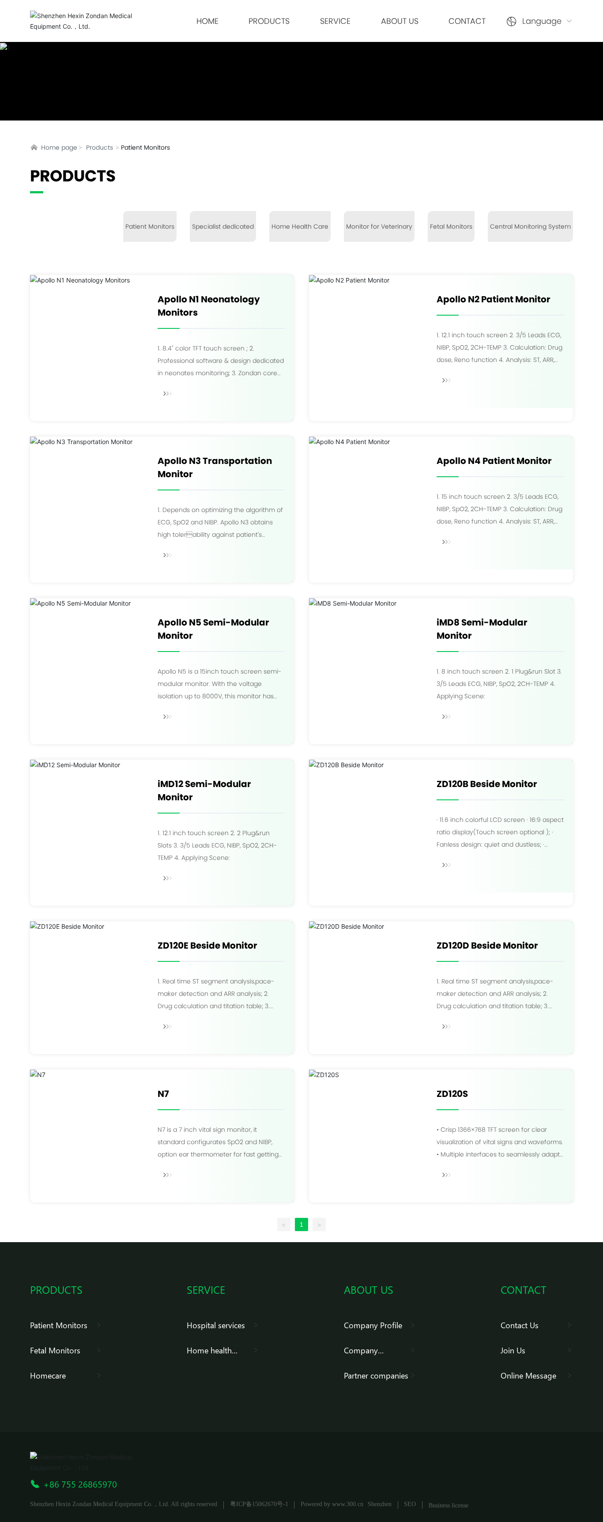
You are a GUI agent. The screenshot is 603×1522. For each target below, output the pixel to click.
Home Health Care (299, 226)
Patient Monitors (149, 226)
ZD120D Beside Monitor (487, 945)
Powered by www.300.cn (332, 1504)
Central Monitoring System (530, 226)
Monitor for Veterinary (379, 226)
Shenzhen (380, 1504)
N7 (163, 1094)
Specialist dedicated (223, 226)
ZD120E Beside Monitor (207, 945)
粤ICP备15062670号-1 (259, 1504)
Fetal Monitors (451, 226)
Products (99, 147)
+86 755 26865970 (80, 1483)
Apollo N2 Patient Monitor (493, 299)
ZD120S (452, 1094)
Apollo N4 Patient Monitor (494, 461)
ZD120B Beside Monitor (487, 784)
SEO (410, 1504)
